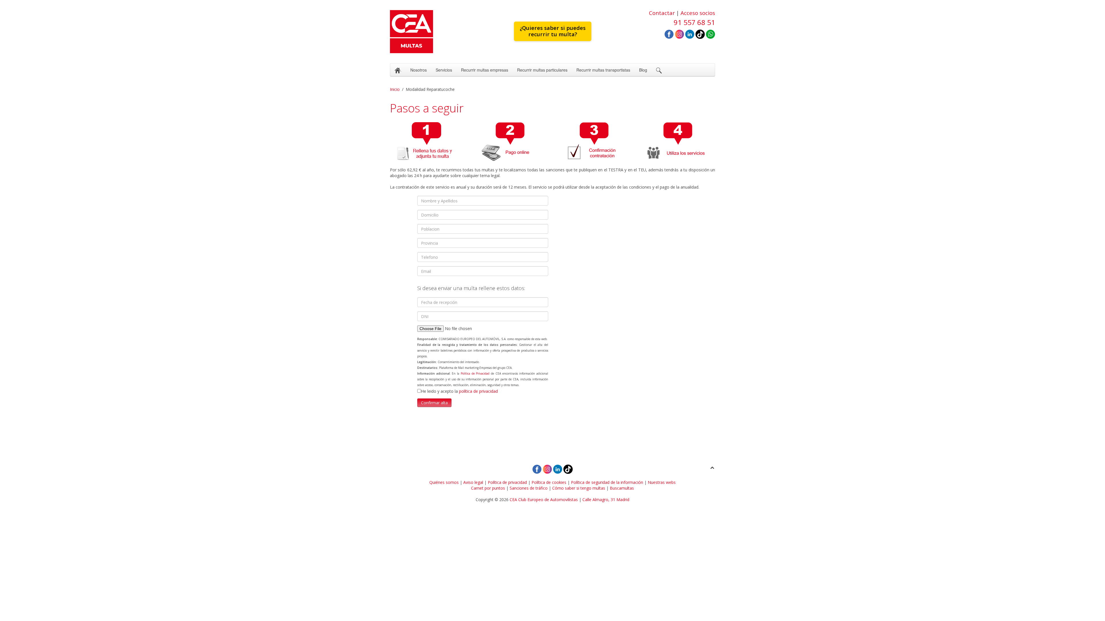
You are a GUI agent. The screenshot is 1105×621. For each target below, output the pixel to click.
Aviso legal (473, 482)
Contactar (662, 12)
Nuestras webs (662, 482)
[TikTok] (700, 34)
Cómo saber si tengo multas (578, 488)
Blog (643, 70)
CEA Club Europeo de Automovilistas (544, 499)
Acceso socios (698, 12)
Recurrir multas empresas (484, 70)
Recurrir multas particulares (542, 70)
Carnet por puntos (488, 488)
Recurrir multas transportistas (603, 70)
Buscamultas (622, 488)
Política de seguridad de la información (607, 482)
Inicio (395, 89)
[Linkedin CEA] (689, 34)
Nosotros (418, 70)
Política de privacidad (507, 482)
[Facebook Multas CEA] (669, 34)
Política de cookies (548, 482)
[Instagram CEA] (679, 34)
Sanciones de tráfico (529, 488)
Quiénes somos (444, 482)
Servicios (444, 70)
